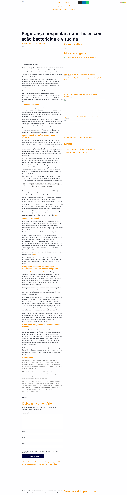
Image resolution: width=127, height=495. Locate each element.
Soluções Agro (56, 9)
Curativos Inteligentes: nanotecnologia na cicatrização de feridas (82, 95)
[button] (64, 49)
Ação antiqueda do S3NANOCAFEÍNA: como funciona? (81, 117)
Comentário (26, 413)
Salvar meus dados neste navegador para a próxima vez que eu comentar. (42, 452)
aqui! (29, 88)
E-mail (24, 437)
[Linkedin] (84, 2)
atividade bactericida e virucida (35, 272)
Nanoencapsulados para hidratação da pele (78, 137)
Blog (65, 9)
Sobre (66, 2)
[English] (121, 2)
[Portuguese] (123, 2)
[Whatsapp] (87, 2)
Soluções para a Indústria (63, 6)
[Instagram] (80, 2)
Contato (72, 9)
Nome (24, 431)
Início (60, 2)
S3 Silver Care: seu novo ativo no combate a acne (79, 74)
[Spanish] (125, 2)
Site (23, 443)
